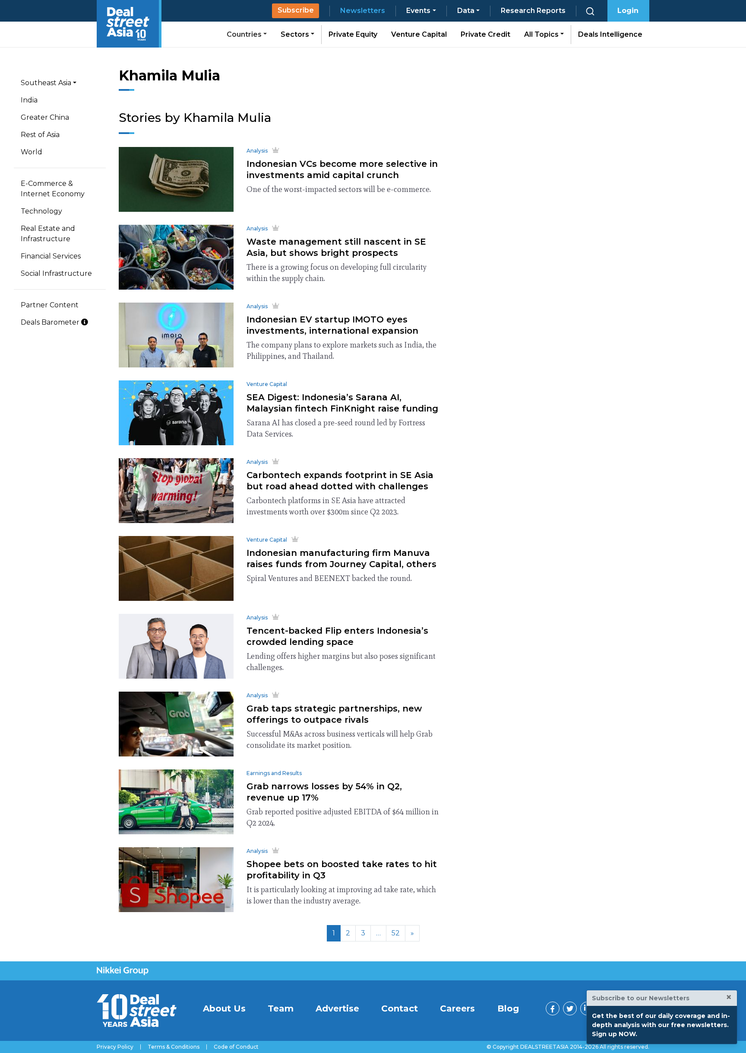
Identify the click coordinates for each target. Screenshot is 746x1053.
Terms (173, 1047)
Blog (508, 1008)
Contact (399, 1008)
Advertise (337, 1008)
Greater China (45, 117)
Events (418, 10)
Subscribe (296, 10)
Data (465, 10)
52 (396, 933)
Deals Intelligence (610, 34)
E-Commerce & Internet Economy (53, 188)
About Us (224, 1008)
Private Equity (353, 34)
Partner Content (50, 305)
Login (628, 10)
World (31, 152)
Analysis (257, 150)
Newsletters (362, 10)
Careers (457, 1008)
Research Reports (533, 10)
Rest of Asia (40, 135)
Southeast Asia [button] (46, 83)
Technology (41, 211)
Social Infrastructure (56, 273)
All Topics (542, 34)
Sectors (296, 34)
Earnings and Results (274, 773)
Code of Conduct (236, 1047)
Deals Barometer (51, 322)
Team (281, 1008)
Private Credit (485, 34)
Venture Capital (419, 34)
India (29, 100)
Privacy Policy (115, 1047)
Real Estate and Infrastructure (48, 233)
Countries (245, 34)
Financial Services (51, 256)
